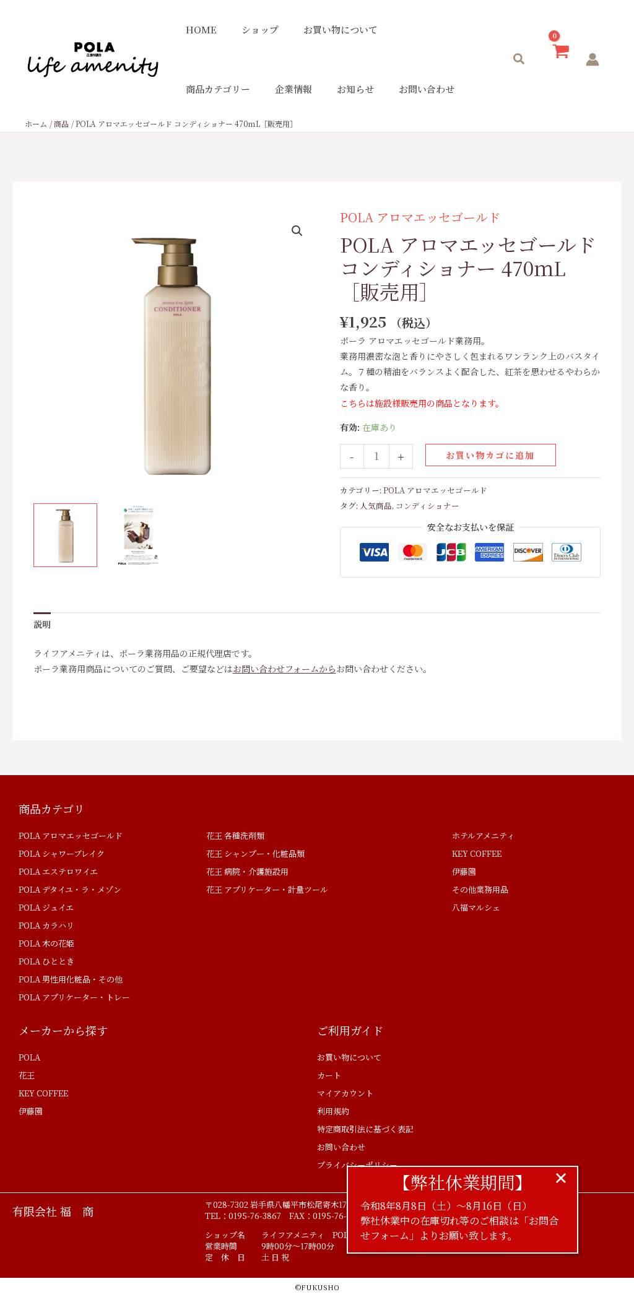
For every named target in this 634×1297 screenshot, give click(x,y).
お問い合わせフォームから (284, 668)
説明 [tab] (42, 624)
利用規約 (333, 1111)
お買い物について (340, 29)
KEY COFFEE (477, 853)
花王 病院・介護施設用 (247, 871)
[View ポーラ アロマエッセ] (138, 535)
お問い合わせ (426, 88)
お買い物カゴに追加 (490, 455)
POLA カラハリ (46, 925)
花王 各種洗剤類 (235, 835)
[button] (519, 60)
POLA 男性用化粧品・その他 (71, 979)
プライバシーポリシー (357, 1165)
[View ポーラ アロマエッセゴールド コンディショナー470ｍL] (65, 535)
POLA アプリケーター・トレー (74, 997)
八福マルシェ (476, 907)
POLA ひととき (46, 961)
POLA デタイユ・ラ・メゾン (70, 889)
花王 (27, 1075)
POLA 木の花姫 (46, 943)
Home (201, 29)
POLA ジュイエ (46, 907)
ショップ (260, 29)
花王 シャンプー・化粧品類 (255, 853)
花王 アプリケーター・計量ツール (267, 889)
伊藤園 (464, 871)
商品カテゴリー (218, 88)
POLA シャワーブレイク (62, 853)
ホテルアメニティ (483, 835)
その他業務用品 (480, 889)
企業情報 (293, 88)
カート (329, 1075)
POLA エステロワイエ (58, 871)
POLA (29, 1057)
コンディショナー (427, 505)
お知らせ (355, 88)
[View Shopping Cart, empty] (560, 59)
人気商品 (376, 505)
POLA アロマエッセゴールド (420, 217)
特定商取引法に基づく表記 (365, 1129)
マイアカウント (345, 1093)
